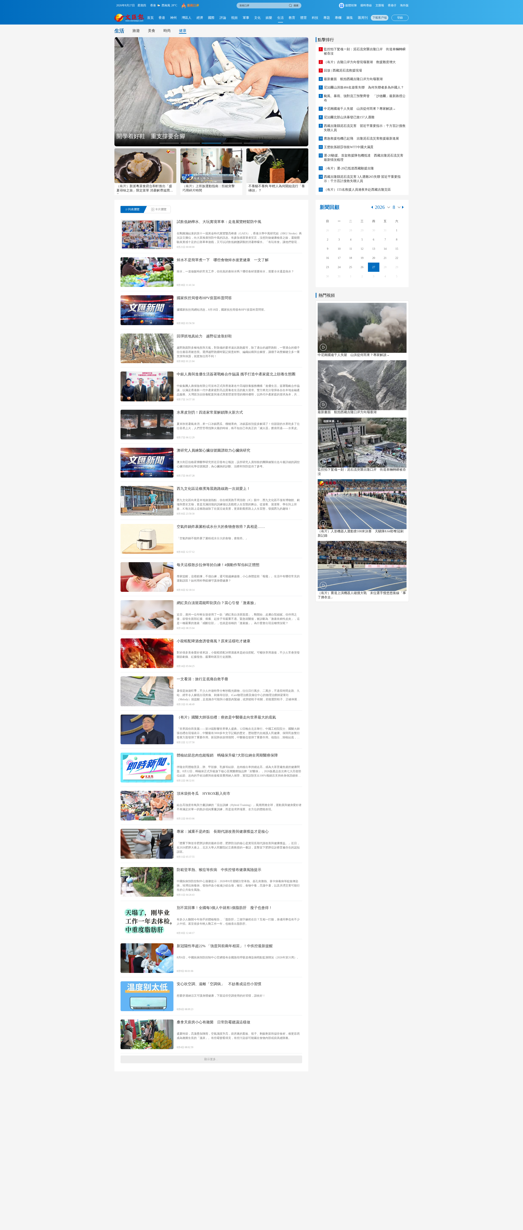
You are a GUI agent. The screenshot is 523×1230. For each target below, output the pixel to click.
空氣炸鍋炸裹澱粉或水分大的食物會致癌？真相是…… (221, 527)
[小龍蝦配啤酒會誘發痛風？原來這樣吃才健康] (147, 653)
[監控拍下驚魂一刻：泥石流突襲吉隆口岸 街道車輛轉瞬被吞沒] (362, 442)
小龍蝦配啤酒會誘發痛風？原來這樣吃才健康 (213, 641)
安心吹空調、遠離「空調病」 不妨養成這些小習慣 (219, 984)
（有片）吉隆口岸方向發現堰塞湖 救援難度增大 (360, 62)
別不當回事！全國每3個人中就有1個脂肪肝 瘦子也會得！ (224, 908)
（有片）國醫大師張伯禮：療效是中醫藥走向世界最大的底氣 (226, 717)
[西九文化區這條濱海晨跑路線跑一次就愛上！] (147, 501)
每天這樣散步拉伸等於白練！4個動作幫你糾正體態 (218, 565)
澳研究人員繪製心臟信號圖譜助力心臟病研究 (213, 450)
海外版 (404, 5)
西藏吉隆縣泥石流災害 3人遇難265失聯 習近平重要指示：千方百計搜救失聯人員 (362, 179)
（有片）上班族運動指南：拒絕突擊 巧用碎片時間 (210, 188)
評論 (223, 17)
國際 (211, 17)
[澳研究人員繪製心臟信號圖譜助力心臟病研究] (147, 463)
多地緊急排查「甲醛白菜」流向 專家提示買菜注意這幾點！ (193, 136)
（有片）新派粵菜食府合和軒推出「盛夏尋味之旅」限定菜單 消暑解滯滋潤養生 (144, 189)
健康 (182, 31)
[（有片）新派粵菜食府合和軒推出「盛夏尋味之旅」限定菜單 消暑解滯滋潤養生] (145, 165)
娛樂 (269, 17)
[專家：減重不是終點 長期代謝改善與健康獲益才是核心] (147, 844)
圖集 (349, 17)
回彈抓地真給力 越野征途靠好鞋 (204, 336)
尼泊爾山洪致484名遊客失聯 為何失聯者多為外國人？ (364, 87)
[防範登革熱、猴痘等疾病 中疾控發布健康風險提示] (147, 882)
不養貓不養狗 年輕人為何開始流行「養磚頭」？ (276, 188)
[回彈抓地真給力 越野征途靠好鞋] (147, 348)
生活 (280, 17)
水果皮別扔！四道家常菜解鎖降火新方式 (210, 412)
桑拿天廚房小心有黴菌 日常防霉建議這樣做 (213, 1022)
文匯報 (379, 5)
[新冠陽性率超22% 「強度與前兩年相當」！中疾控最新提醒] (147, 958)
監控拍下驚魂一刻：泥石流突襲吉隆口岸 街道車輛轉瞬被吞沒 (365, 51)
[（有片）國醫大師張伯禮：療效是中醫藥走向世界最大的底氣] (147, 729)
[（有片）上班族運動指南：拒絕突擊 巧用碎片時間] (211, 165)
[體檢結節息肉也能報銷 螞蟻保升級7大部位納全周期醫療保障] (147, 767)
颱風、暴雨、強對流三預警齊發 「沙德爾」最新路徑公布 (365, 98)
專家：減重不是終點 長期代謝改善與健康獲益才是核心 (223, 831)
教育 (292, 17)
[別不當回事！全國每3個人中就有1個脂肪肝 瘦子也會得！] (147, 920)
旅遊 (136, 31)
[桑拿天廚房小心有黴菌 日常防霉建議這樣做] (147, 1034)
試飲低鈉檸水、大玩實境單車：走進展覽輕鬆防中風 (219, 222)
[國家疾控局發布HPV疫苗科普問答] (147, 310)
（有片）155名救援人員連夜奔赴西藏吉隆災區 (357, 189)
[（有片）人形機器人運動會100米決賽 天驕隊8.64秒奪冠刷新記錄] (362, 504)
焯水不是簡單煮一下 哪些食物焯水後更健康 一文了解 (223, 260)
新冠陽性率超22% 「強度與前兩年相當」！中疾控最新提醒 (225, 946)
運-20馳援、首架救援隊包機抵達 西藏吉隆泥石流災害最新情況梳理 (363, 157)
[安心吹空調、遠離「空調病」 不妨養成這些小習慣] (147, 996)
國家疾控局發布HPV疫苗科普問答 (204, 298)
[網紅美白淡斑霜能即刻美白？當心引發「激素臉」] (147, 615)
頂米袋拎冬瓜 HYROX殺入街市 (203, 793)
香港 (162, 17)
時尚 (167, 31)
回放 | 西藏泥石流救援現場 (343, 70)
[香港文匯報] (129, 17)
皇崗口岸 (193, 5)
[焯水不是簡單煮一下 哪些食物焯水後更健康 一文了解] (147, 272)
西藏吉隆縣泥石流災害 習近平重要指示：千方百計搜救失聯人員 (365, 128)
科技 (315, 17)
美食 (151, 31)
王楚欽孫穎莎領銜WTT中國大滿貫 (348, 147)
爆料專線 (366, 5)
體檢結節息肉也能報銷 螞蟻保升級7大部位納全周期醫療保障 (227, 755)
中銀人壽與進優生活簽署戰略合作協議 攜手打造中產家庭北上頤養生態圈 (236, 374)
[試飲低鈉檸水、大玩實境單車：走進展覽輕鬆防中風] (147, 234)
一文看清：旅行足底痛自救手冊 (202, 679)
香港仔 (392, 5)
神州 (173, 17)
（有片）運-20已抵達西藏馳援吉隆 (349, 168)
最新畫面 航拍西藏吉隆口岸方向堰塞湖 (353, 79)
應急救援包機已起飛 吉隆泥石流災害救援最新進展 (361, 138)
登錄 (400, 17)
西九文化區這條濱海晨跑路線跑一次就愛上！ (213, 489)
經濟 (200, 17)
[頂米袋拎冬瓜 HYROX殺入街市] (147, 806)
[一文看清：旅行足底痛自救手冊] (147, 691)
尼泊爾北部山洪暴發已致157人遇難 (349, 117)
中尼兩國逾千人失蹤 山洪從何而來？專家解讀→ (360, 108)
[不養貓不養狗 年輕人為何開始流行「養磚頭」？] (277, 165)
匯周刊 (363, 17)
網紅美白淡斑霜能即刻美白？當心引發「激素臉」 (217, 603)
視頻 (234, 17)
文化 (257, 17)
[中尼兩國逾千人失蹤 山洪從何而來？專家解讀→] (362, 328)
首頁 (150, 17)
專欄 (338, 17)
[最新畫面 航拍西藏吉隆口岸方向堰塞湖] (362, 385)
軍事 (246, 17)
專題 (326, 17)
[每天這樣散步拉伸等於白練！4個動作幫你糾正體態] (147, 577)
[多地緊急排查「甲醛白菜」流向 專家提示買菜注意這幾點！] (211, 91)
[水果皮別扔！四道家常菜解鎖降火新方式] (147, 425)
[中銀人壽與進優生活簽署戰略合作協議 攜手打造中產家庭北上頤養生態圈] (147, 386)
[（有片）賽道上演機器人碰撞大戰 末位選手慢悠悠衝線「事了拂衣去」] (362, 566)
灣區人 (186, 17)
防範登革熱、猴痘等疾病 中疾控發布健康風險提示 (219, 870)
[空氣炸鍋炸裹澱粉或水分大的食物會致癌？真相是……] (147, 539)
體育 (303, 17)
